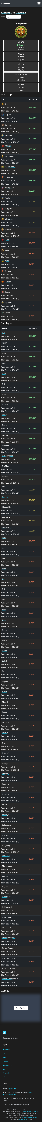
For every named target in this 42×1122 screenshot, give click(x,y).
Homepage (6, 1050)
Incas (7, 260)
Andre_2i (5, 815)
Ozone (5, 497)
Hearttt (5, 476)
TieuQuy (5, 794)
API (4, 1077)
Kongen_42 (6, 856)
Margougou (7, 866)
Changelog (6, 1073)
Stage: (3, 17)
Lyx (3, 333)
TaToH (4, 538)
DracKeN (5, 753)
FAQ (4, 1069)
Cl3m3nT (5, 732)
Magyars (8, 208)
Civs (4, 1053)
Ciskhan (5, 722)
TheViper (5, 445)
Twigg (4, 671)
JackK (4, 394)
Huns (7, 240)
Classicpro (6, 527)
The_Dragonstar (8, 958)
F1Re (4, 363)
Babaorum (6, 825)
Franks (7, 198)
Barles (4, 415)
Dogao (5, 404)
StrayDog (6, 845)
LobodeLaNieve (8, 938)
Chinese (8, 281)
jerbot (11, 1088)
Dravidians (9, 313)
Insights (6, 1061)
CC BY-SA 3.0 (23, 1119)
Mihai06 (5, 774)
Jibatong (5, 835)
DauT (4, 579)
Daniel (4, 425)
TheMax (5, 466)
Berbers (8, 125)
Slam (4, 620)
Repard (5, 712)
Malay (7, 250)
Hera (4, 374)
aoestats (5, 3)
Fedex (4, 630)
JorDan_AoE (7, 907)
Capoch (5, 681)
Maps (5, 1057)
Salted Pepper (8, 948)
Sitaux (4, 691)
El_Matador (6, 897)
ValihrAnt (6, 876)
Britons (8, 271)
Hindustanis (10, 166)
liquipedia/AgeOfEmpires (29, 1118)
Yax (3, 558)
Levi (3, 599)
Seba (4, 609)
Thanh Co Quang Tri (10, 979)
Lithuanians (9, 177)
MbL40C (5, 435)
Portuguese (9, 187)
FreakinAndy (7, 917)
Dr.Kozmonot (7, 456)
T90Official (6, 927)
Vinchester (6, 517)
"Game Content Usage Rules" (30, 1112)
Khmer (7, 104)
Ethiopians (9, 219)
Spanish (8, 292)
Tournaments (7, 1065)
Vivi (3, 486)
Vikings (8, 146)
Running (5, 784)
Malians (8, 229)
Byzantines (9, 156)
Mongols (8, 135)
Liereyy (5, 763)
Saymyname (7, 886)
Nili (3, 384)
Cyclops (5, 743)
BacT (4, 568)
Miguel (5, 702)
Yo (3, 548)
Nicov (4, 650)
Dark (4, 353)
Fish (3, 589)
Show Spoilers (21, 1008)
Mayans (8, 114)
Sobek (4, 661)
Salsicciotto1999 (8, 968)
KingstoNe (6, 507)
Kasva (4, 640)
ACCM (4, 343)
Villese (4, 804)
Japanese (8, 302)
